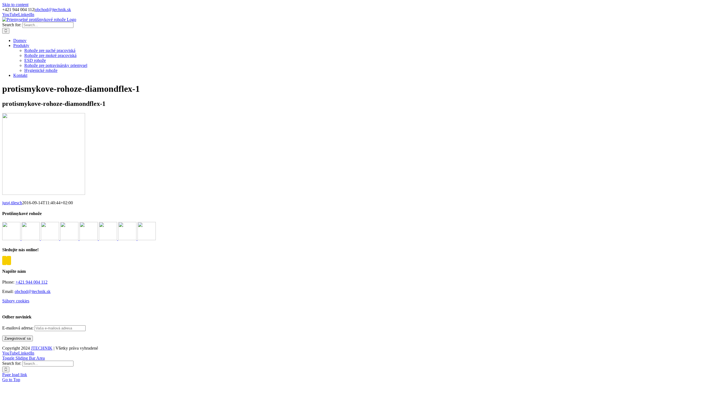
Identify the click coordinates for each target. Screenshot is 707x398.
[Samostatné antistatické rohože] (147, 238)
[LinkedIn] (9, 260)
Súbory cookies (15, 300)
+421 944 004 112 (31, 282)
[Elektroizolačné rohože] (128, 238)
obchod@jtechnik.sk (53, 9)
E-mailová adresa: (18, 328)
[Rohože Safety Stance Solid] (70, 238)
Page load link (14, 374)
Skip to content (15, 4)
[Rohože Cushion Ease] (12, 238)
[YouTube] (4, 260)
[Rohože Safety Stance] (50, 238)
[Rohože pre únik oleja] (108, 238)
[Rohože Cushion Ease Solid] (31, 238)
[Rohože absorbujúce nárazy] (89, 238)
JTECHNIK (41, 348)
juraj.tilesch (12, 202)
